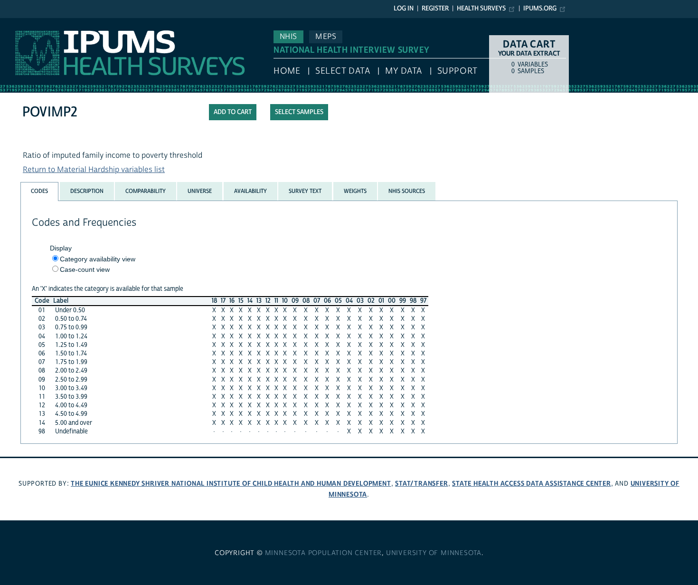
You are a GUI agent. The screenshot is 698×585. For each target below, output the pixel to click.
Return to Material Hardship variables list (94, 169)
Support (457, 71)
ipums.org (540, 8)
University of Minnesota (433, 553)
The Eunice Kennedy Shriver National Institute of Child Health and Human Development (231, 483)
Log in (404, 8)
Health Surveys (481, 8)
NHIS (288, 36)
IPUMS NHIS (20, 23)
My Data (403, 71)
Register (435, 8)
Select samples (299, 112)
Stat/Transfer (421, 483)
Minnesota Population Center (323, 553)
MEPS (325, 36)
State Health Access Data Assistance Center (531, 483)
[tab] (39, 191)
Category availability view (97, 259)
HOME (287, 71)
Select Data (342, 71)
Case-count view (85, 269)
